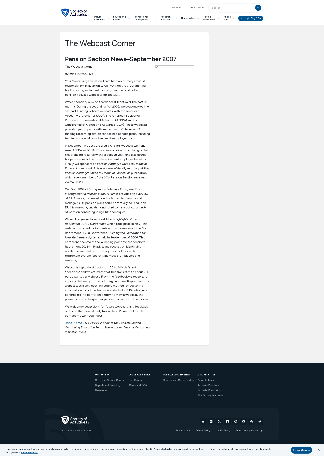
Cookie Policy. (29, 452)
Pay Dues (176, 7)
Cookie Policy (223, 430)
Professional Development (141, 18)
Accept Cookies (301, 450)
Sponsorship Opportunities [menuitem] (178, 380)
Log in (252, 18)
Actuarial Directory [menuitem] (208, 385)
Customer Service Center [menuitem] (109, 380)
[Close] (318, 449)
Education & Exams (119, 18)
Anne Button (73, 323)
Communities (188, 18)
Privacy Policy (203, 430)
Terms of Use (183, 430)
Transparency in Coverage (249, 430)
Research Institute (165, 18)
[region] (162, 450)
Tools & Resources (209, 18)
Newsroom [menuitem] (101, 390)
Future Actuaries (99, 18)
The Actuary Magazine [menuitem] (210, 395)
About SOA (227, 18)
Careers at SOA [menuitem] (138, 385)
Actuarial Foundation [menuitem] (209, 390)
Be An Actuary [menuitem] (205, 380)
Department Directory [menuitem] (108, 385)
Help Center (197, 7)
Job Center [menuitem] (135, 380)
